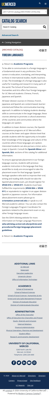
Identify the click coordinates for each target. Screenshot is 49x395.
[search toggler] (40, 3)
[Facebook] (13, 363)
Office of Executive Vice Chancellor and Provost (25, 318)
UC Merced (25, 267)
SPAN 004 (30, 188)
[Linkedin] (24, 363)
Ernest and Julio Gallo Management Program (25, 299)
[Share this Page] (40, 50)
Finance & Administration (24, 327)
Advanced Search (10, 35)
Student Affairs (24, 334)
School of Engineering (24, 289)
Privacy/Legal (22, 381)
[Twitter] (19, 363)
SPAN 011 (18, 185)
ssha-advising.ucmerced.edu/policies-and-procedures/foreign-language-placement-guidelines (22, 227)
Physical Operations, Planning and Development (24, 330)
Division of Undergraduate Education (25, 305)
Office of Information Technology (24, 279)
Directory (42, 376)
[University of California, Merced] (8, 4)
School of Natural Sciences (25, 292)
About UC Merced (18, 376)
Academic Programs (23, 64)
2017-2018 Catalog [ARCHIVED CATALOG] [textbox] (21, 11)
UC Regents (20, 385)
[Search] (44, 27)
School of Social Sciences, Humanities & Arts (25, 295)
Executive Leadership (25, 273)
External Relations (25, 324)
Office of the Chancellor (25, 315)
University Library (24, 276)
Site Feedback (35, 381)
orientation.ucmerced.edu (14, 200)
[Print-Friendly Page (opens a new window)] (43, 50)
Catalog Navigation (13, 42)
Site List (30, 385)
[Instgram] (34, 363)
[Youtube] (29, 363)
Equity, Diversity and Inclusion (24, 321)
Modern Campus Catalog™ (29, 393)
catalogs (8, 390)
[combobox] (24, 11)
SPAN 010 (6, 185)
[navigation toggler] (45, 3)
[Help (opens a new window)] (45, 50)
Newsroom (25, 270)
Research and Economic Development (24, 337)
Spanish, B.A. (8, 152)
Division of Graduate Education (25, 302)
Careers (12, 381)
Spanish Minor (35, 149)
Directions (32, 376)
